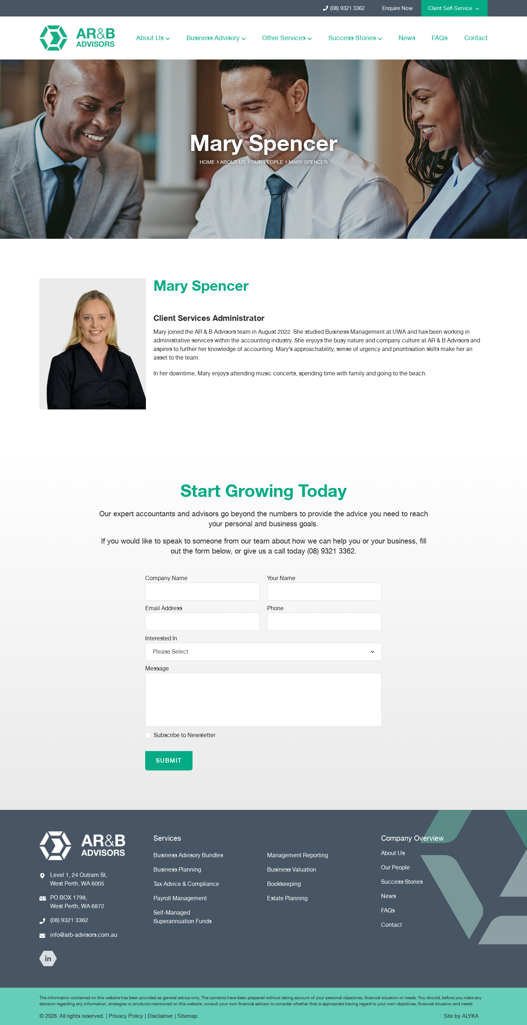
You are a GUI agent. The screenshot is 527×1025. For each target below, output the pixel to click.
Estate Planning (287, 898)
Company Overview (412, 838)
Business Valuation (291, 869)
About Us (149, 38)
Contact (476, 38)
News (407, 38)
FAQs (439, 38)
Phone (275, 608)
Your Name (281, 578)
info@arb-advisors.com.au (83, 934)
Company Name (166, 578)
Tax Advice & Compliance (186, 884)
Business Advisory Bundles (188, 855)
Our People (395, 867)
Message (157, 668)
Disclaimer (160, 1016)
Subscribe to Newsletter (184, 735)
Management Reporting (297, 855)
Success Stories (352, 38)
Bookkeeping (284, 884)
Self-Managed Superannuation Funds (182, 917)
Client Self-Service (450, 8)
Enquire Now (397, 8)
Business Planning (177, 869)
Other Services (283, 38)
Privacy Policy (126, 1016)
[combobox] (263, 652)
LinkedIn (48, 958)
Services (167, 838)
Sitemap (187, 1016)
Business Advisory (212, 38)
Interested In (161, 638)
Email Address (163, 608)
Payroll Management (180, 898)
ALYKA (470, 1016)
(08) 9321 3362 (347, 8)
